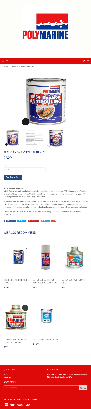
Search (6, 374)
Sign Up (83, 388)
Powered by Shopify (30, 399)
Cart (87, 61)
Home (6, 67)
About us (7, 378)
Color (5, 165)
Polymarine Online (15, 399)
